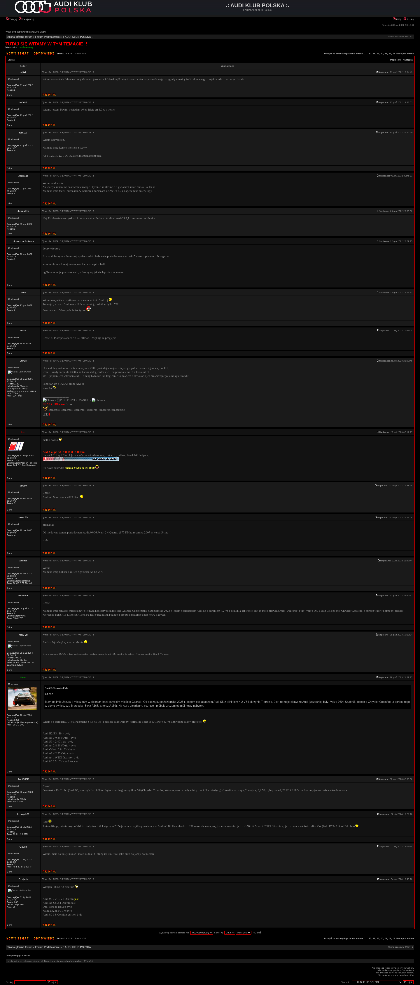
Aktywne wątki (38, 31)
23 (393, 53)
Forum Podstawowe (47, 36)
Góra (9, 95)
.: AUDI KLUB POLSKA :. (78, 36)
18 (374, 53)
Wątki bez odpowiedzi (16, 31)
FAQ (398, 19)
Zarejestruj (27, 19)
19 (378, 53)
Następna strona (405, 53)
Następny (408, 60)
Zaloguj (13, 19)
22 (389, 53)
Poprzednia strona (353, 53)
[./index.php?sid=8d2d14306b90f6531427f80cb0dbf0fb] (53, 12)
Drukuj (11, 60)
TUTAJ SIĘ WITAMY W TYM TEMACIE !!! (47, 44)
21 (386, 53)
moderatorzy (26, 47)
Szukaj (410, 19)
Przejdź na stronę (333, 53)
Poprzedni (395, 60)
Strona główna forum (19, 36)
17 (370, 53)
